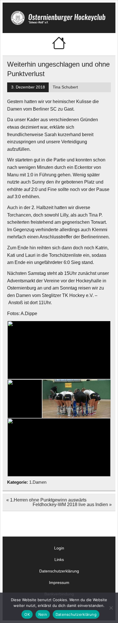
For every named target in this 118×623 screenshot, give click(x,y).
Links (59, 560)
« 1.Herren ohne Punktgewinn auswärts (46, 499)
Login (59, 548)
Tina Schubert (65, 87)
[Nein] (111, 608)
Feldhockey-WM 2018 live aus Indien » (72, 504)
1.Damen (37, 482)
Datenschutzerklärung (59, 571)
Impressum (59, 582)
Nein (42, 614)
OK (27, 614)
